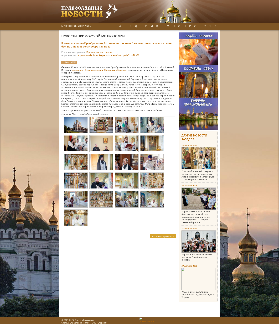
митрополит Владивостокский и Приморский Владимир (99, 69)
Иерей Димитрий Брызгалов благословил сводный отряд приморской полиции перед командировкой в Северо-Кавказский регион (195, 217)
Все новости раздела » (163, 236)
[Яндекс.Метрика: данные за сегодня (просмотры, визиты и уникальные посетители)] (147, 320)
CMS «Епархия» (99, 322)
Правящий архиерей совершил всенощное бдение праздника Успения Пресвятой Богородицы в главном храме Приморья (198, 175)
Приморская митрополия (99, 52)
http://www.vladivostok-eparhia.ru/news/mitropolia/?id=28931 (108, 55)
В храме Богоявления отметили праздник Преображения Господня (196, 257)
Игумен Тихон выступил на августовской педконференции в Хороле (197, 294)
